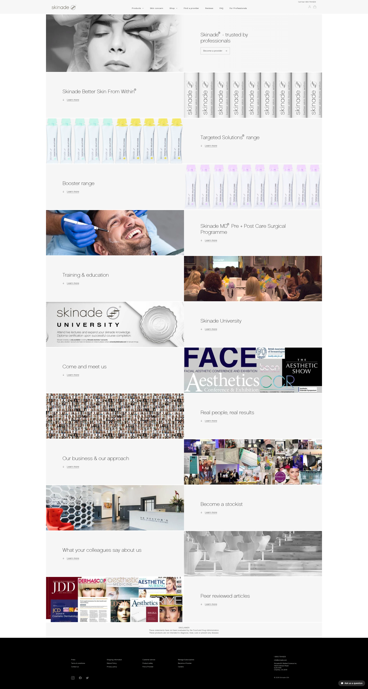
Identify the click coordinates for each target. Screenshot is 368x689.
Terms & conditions (78, 663)
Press (73, 660)
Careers (181, 667)
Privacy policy (112, 667)
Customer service (148, 660)
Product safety (147, 663)
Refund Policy (112, 663)
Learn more (73, 99)
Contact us (75, 667)
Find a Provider (147, 667)
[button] (137, 9)
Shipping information (114, 660)
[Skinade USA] (78, 8)
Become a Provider (185, 663)
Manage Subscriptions (186, 660)
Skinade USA (284, 677)
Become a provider (212, 50)
